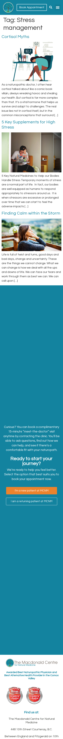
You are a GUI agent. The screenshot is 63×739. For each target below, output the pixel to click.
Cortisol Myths (15, 37)
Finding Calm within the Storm (31, 213)
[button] (58, 7)
